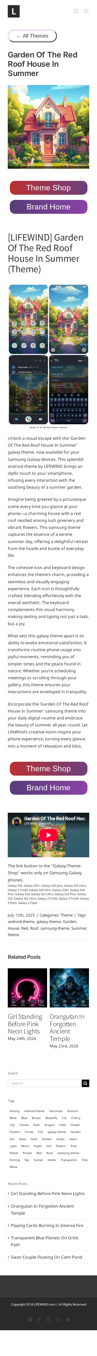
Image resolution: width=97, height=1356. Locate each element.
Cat (64, 1118)
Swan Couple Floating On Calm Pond (46, 1257)
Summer (78, 928)
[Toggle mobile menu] (86, 11)
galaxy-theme (48, 921)
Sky (27, 1160)
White (13, 1167)
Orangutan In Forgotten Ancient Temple (67, 1027)
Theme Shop (48, 187)
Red (24, 928)
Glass (22, 1139)
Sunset (38, 1160)
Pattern (61, 1146)
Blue (24, 1118)
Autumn (72, 1111)
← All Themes (32, 36)
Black (13, 1118)
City (12, 1125)
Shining (15, 1160)
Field (62, 1125)
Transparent (69, 1160)
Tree (84, 1160)
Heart (73, 1139)
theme (13, 934)
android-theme (21, 921)
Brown (36, 1118)
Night (38, 1146)
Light (13, 1146)
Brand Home (49, 206)
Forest (29, 1132)
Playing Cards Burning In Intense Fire (47, 1225)
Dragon (49, 1125)
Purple (27, 1153)
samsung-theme (54, 928)
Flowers (15, 1132)
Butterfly (51, 1118)
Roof (34, 928)
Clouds (24, 1125)
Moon (25, 1146)
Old (48, 1146)
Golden (47, 1139)
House (13, 928)
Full (40, 1132)
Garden (69, 921)
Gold (34, 1139)
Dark (36, 1125)
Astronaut (56, 1111)
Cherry (75, 1118)
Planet (14, 1153)
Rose (49, 1153)
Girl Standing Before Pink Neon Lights (25, 1024)
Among (14, 1111)
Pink (74, 1146)
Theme (67, 915)
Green (60, 1139)
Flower (75, 1125)
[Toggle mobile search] (76, 11)
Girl (12, 1139)
